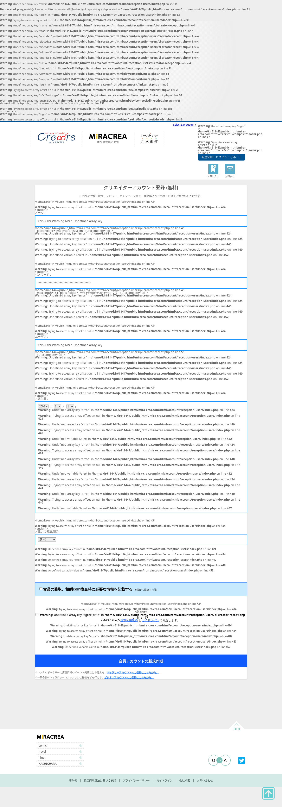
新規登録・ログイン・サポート (221, 157)
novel (42, 751)
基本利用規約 (129, 620)
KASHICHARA (48, 763)
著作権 (73, 780)
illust (42, 757)
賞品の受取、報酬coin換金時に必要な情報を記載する (100, 589)
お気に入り (213, 176)
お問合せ (230, 176)
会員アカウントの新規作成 (141, 660)
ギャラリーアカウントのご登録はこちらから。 (133, 672)
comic (43, 745)
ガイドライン (150, 620)
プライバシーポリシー (136, 780)
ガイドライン (164, 780)
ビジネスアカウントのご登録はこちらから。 (129, 677)
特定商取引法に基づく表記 (100, 780)
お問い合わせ (205, 780)
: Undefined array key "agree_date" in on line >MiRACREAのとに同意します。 (142, 617)
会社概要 (184, 780)
